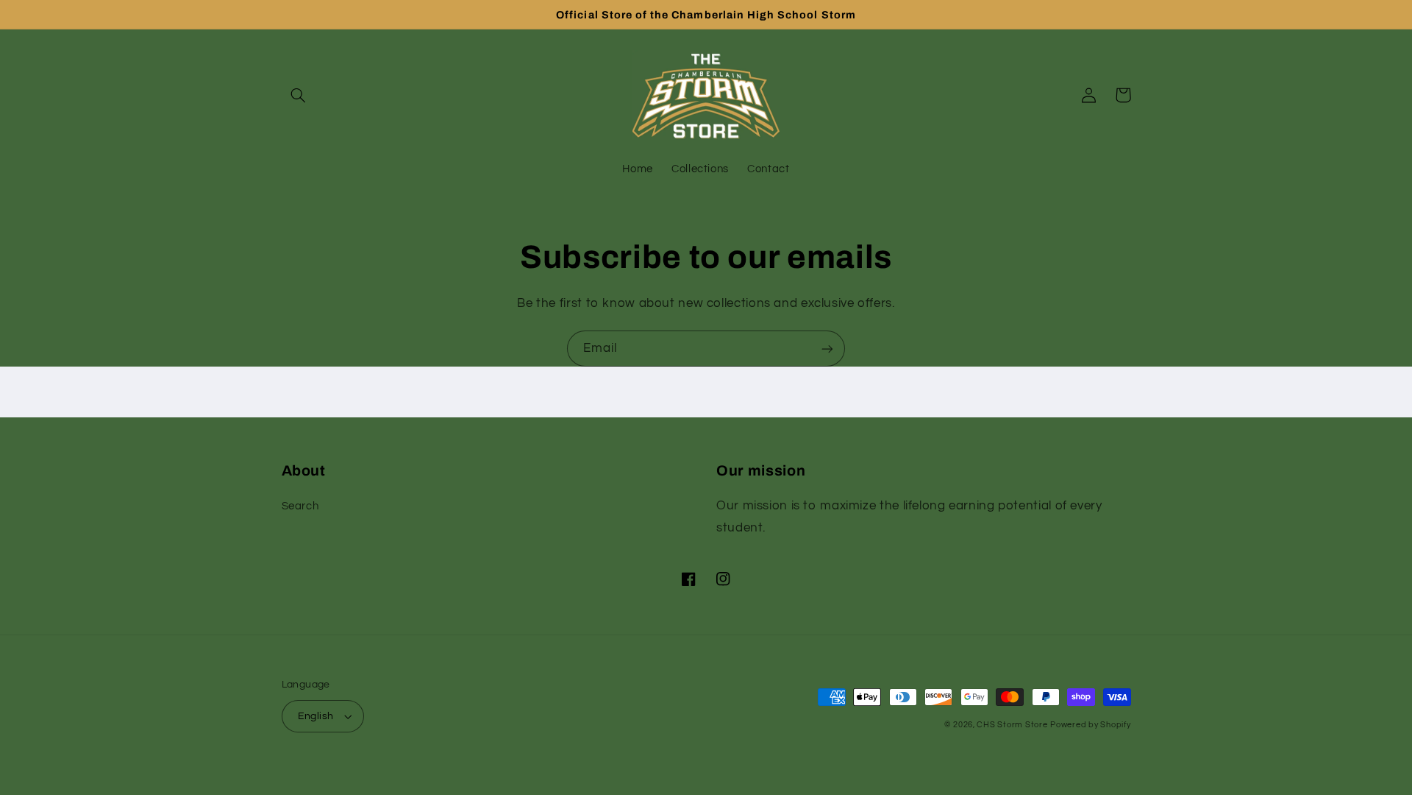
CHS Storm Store (1012, 725)
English (316, 716)
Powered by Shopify (1090, 725)
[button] (298, 95)
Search (300, 506)
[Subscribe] (827, 349)
